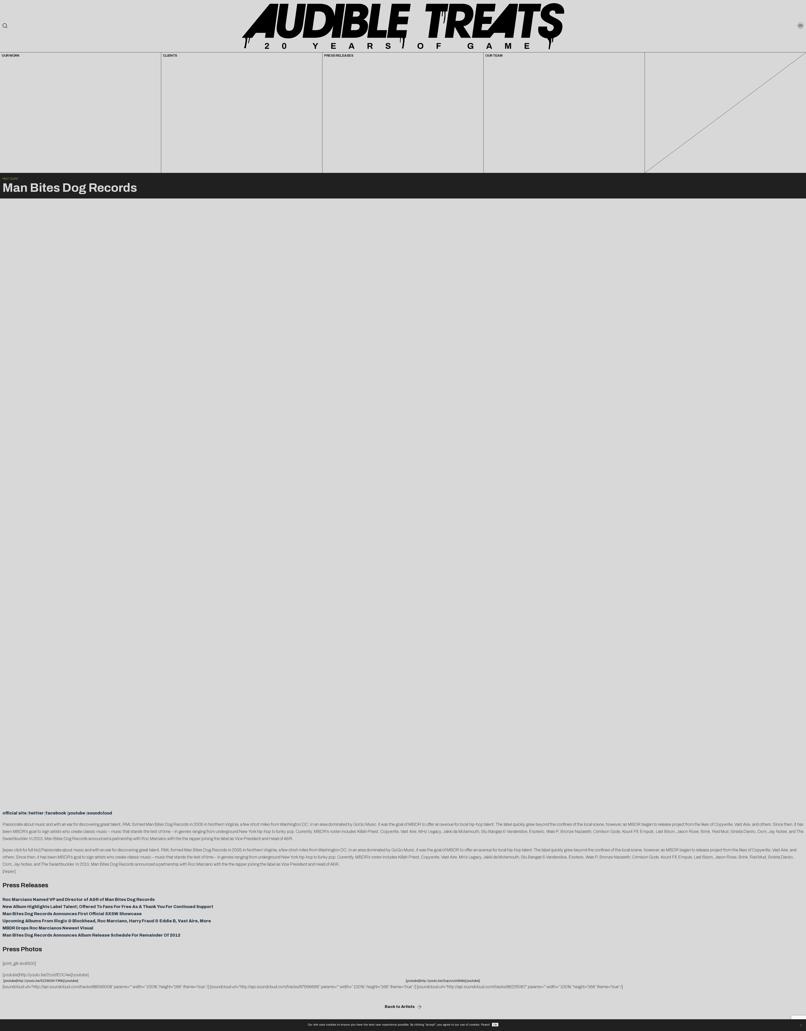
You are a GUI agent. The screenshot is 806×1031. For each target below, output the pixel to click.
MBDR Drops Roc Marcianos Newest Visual (48, 928)
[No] (801, 1025)
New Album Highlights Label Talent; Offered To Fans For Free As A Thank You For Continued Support (108, 906)
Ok (495, 1024)
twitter (36, 813)
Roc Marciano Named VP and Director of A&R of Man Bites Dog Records (79, 899)
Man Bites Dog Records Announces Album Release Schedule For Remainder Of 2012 (91, 935)
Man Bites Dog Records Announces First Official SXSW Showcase (72, 913)
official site (15, 813)
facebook (56, 813)
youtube (76, 813)
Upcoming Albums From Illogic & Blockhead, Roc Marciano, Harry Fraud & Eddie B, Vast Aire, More (107, 921)
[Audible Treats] (403, 26)
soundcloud (99, 813)
